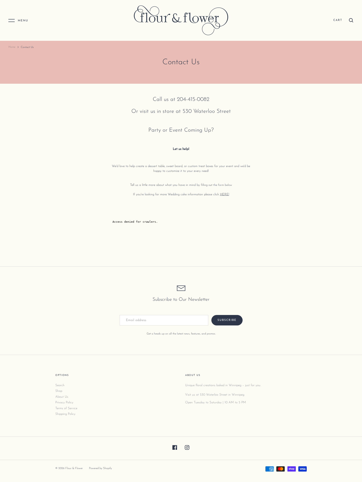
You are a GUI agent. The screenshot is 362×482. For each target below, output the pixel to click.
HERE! (224, 194)
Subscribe (227, 320)
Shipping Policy (65, 414)
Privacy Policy (64, 402)
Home (11, 47)
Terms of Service (66, 408)
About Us (61, 396)
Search (60, 385)
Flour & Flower (74, 468)
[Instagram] (187, 448)
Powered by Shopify (100, 468)
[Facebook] (174, 448)
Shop (58, 391)
